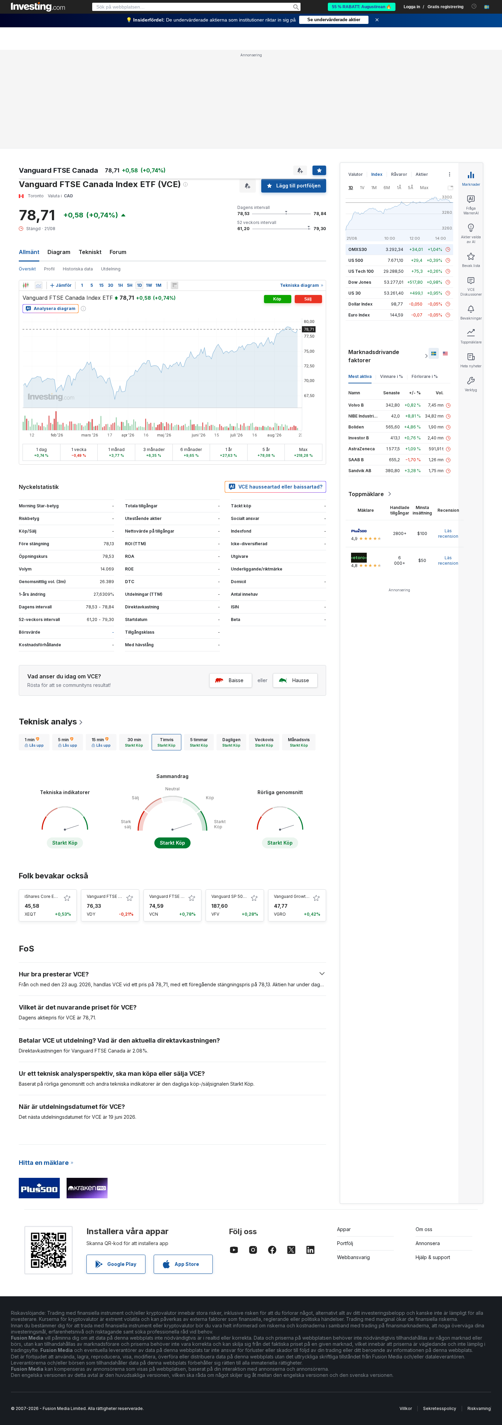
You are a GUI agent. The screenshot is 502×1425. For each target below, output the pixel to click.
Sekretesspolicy (439, 1408)
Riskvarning (479, 1408)
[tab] (34, 742)
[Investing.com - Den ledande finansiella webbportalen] (38, 7)
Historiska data (78, 268)
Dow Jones (359, 282)
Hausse (300, 680)
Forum (118, 252)
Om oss (424, 1229)
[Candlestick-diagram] (25, 285)
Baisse (236, 680)
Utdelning (111, 268)
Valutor (355, 174)
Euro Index (359, 315)
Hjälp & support (433, 1257)
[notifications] (474, 6)
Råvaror (399, 174)
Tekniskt (90, 252)
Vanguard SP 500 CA (231, 896)
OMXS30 (357, 249)
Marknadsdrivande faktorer (373, 356)
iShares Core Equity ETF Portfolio (58, 896)
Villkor (406, 1408)
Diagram (58, 252)
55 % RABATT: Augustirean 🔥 (361, 6)
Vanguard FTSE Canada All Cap (180, 896)
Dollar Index (360, 304)
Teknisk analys (48, 721)
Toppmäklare (366, 494)
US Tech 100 (361, 271)
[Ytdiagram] (38, 285)
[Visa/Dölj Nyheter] (174, 285)
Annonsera (428, 1243)
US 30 (354, 293)
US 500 (355, 260)
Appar (344, 1229)
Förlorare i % (425, 376)
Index (376, 174)
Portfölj (345, 1243)
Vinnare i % (391, 376)
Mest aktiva (360, 376)
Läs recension (448, 533)
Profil (49, 268)
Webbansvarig (353, 1257)
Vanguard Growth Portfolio (300, 896)
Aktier (422, 174)
